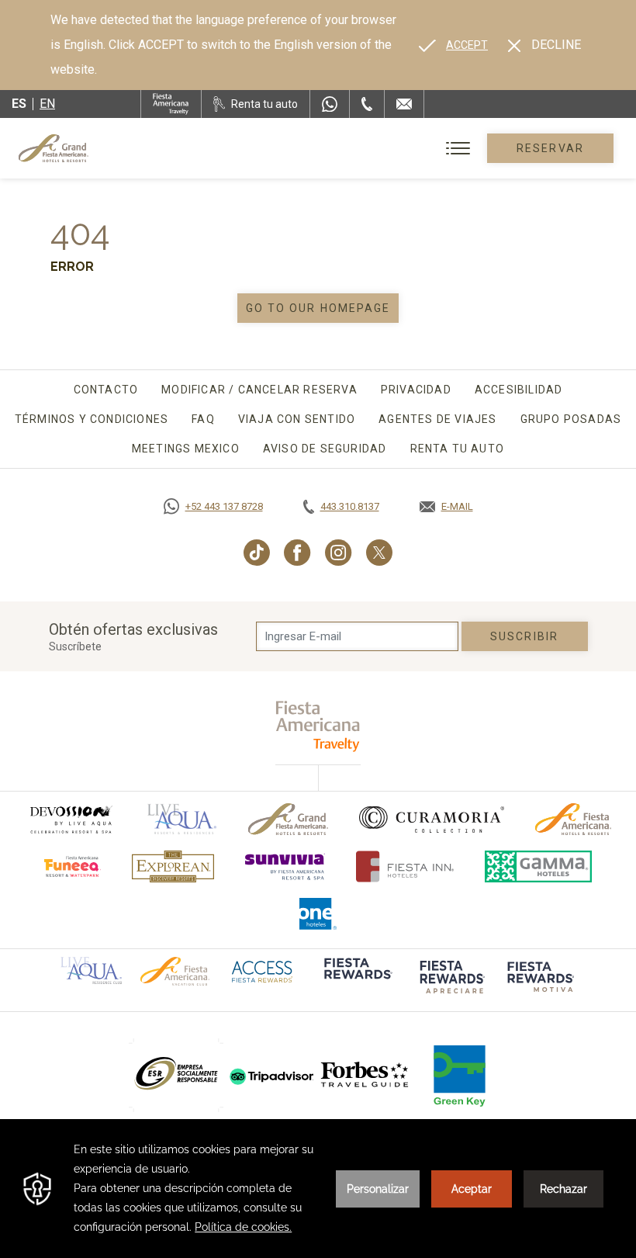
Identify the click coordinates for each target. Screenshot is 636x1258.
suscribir (524, 636)
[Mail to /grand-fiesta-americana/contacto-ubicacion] (404, 104)
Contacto (106, 389)
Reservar (550, 148)
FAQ (203, 419)
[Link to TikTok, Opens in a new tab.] (257, 552)
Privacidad (416, 389)
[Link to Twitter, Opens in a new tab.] (379, 552)
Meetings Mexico (186, 448)
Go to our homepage (318, 308)
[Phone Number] (367, 104)
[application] (318, 1188)
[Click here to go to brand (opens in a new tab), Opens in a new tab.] (70, 819)
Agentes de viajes (437, 419)
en (47, 103)
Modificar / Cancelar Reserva (259, 389)
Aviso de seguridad (325, 448)
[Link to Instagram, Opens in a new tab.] (338, 552)
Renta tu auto (457, 448)
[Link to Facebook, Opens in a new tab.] (297, 552)
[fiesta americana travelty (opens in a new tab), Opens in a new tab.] (318, 726)
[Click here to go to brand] (365, 1075)
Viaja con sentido (296, 419)
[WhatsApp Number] (329, 104)
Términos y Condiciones (91, 419)
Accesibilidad (519, 389)
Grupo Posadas (571, 419)
